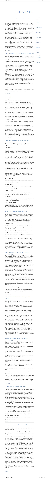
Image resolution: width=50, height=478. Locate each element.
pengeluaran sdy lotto (38, 57)
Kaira (9, 477)
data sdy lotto (37, 50)
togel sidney (37, 60)
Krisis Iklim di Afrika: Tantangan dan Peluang (15, 386)
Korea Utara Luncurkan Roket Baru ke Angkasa (16, 211)
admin (12, 142)
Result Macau (37, 19)
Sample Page (7, 15)
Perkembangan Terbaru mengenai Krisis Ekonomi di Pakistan (19, 53)
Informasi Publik (25, 12)
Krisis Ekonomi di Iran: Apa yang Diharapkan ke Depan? (18, 18)
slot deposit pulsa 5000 (39, 27)
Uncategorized (9, 50)
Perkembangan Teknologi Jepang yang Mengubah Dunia (18, 140)
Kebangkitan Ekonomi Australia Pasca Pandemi (16, 338)
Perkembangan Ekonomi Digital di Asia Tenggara (16, 424)
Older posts (6, 471)
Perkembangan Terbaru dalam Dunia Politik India (17, 96)
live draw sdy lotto (38, 62)
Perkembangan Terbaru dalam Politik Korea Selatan (17, 252)
